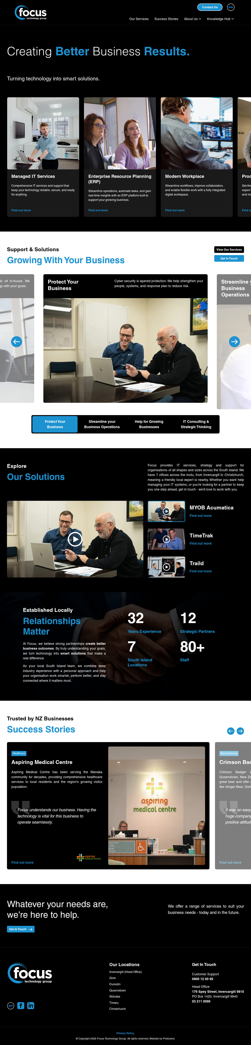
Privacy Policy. (125, 1033)
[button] (75, 539)
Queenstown (117, 990)
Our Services (139, 19)
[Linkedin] (30, 1005)
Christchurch (117, 1009)
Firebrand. (169, 1038)
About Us (191, 19)
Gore (112, 978)
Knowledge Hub (218, 19)
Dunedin (115, 984)
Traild (197, 563)
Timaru (114, 1003)
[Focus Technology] (45, 973)
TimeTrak (201, 535)
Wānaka (114, 996)
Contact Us (210, 7)
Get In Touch (229, 258)
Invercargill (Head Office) (125, 972)
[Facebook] (20, 1005)
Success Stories (166, 19)
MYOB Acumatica (212, 507)
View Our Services (229, 249)
